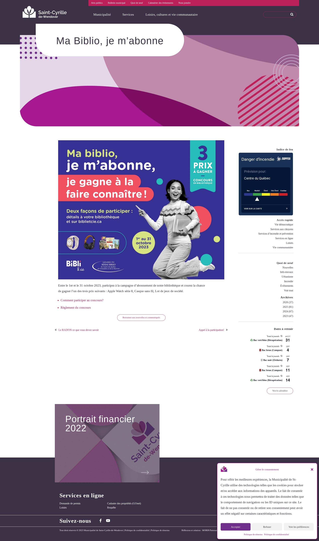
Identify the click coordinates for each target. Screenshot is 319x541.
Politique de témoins (253, 534)
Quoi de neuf (137, 3)
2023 (285, 316)
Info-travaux (286, 272)
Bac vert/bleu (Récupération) (267, 340)
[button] (312, 469)
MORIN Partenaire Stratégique (216, 530)
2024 (285, 311)
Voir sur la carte (253, 209)
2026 (285, 302)
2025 (285, 306)
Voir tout (288, 290)
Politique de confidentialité (276, 534)
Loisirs (289, 243)
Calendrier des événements (160, 3)
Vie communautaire (283, 247)
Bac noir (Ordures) (272, 360)
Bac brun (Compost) (271, 350)
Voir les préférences (299, 527)
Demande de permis (69, 503)
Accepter (235, 527)
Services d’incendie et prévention (275, 233)
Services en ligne (284, 238)
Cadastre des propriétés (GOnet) (124, 503)
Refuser (267, 527)
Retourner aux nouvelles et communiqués (141, 317)
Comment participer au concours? (82, 300)
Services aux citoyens (281, 229)
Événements (286, 285)
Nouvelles (287, 267)
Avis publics (97, 3)
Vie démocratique (284, 224)
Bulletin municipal (116, 3)
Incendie (288, 281)
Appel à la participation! (211, 330)
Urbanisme (287, 276)
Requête (111, 507)
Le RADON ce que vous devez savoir (78, 330)
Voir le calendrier (280, 390)
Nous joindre (184, 3)
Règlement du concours (76, 307)
